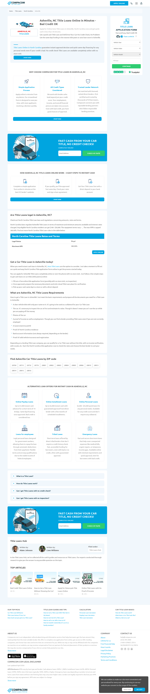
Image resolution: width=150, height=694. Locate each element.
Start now (27, 57)
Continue (126, 66)
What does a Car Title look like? (125, 615)
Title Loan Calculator (86, 618)
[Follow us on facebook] (125, 649)
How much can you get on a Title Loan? (20, 618)
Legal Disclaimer (107, 650)
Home (11, 11)
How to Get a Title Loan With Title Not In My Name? (56, 614)
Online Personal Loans (88, 402)
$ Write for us (106, 641)
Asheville (37, 11)
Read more (127, 689)
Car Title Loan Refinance (15, 613)
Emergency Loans (90, 434)
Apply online (98, 252)
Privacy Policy (106, 653)
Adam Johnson (26, 550)
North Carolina (28, 11)
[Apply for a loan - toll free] (131, 3)
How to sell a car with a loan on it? (54, 620)
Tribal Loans (57, 434)
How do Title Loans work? (123, 613)
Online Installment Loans (56, 402)
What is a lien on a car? (122, 618)
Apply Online (119, 3)
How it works (106, 647)
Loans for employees (24, 434)
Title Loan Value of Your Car (17, 615)
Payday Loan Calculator (87, 615)
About (103, 637)
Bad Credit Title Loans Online (21, 588)
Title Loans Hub (95, 550)
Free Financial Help (108, 644)
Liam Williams (53, 550)
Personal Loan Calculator (88, 613)
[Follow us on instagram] (121, 649)
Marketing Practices (108, 657)
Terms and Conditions (109, 660)
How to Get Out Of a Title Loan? (53, 618)
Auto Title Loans (54, 266)
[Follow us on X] (128, 649)
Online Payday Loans (24, 402)
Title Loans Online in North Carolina (27, 47)
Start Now (57, 119)
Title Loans (18, 11)
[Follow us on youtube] (131, 649)
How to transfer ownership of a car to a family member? (56, 624)
